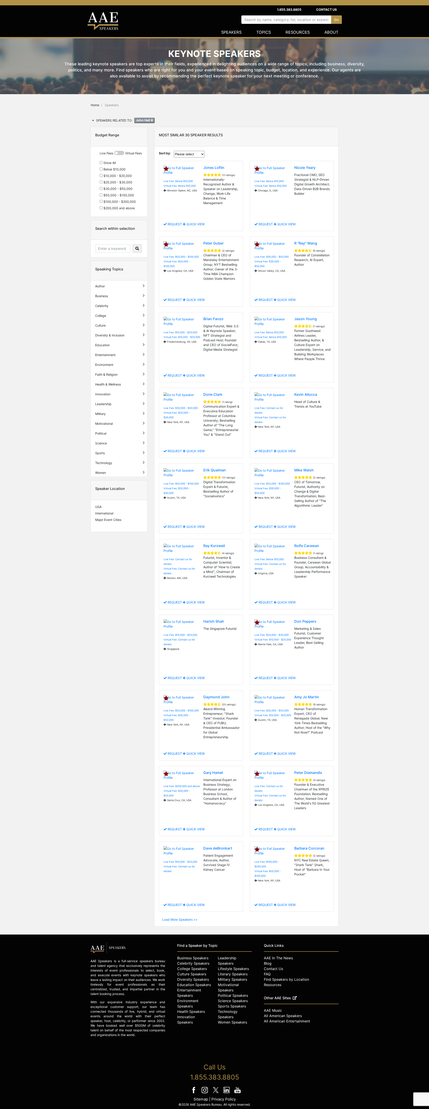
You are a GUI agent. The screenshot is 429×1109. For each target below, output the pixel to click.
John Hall (143, 120)
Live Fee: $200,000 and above (182, 786)
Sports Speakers (232, 1006)
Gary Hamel (213, 772)
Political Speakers (233, 995)
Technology (103, 463)
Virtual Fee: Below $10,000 (180, 185)
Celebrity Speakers (193, 963)
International (104, 513)
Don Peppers (305, 621)
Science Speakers (233, 1001)
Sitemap (200, 1099)
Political (100, 433)
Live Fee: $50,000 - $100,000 (181, 256)
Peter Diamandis (308, 772)
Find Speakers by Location (286, 979)
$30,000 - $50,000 (117, 189)
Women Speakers (232, 1022)
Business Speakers (192, 958)
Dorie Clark (212, 394)
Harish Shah (213, 621)
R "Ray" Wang (305, 243)
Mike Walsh (304, 470)
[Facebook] (194, 1093)
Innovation (102, 394)
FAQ (267, 974)
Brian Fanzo (213, 319)
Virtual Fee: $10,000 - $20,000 (182, 337)
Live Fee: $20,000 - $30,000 (271, 634)
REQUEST (175, 224)
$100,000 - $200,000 (119, 201)
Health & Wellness (108, 384)
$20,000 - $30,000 (117, 182)
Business (101, 296)
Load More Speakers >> (180, 919)
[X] (216, 1093)
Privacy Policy (223, 1099)
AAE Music (273, 1010)
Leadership (103, 404)
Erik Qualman (214, 470)
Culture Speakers (191, 974)
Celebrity (101, 306)
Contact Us (326, 9)
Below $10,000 (114, 169)
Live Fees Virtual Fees (121, 153)
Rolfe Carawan (306, 545)
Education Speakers (194, 985)
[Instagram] (205, 1093)
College (100, 315)
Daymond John (216, 697)
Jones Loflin (213, 167)
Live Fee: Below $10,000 (178, 181)
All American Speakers (283, 1016)
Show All (109, 163)
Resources (298, 32)
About (331, 32)
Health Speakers (191, 1011)
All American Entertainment (287, 1021)
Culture (100, 325)
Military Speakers (232, 979)
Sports (100, 453)
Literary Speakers (233, 974)
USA (98, 507)
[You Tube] (238, 1093)
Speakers (231, 32)
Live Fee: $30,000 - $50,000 (271, 256)
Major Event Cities (108, 520)
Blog (267, 963)
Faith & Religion (106, 374)
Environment (104, 365)
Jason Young (305, 319)
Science (101, 443)
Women (100, 473)
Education (102, 345)
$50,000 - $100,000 (118, 195)
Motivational (104, 423)
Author (100, 286)
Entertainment (105, 355)
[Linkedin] (227, 1093)
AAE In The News (278, 958)
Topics (263, 32)
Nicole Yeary (304, 167)
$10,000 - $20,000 (117, 176)
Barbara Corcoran (309, 848)
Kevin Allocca (305, 394)
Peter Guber (213, 243)
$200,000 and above (119, 208)
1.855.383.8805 (289, 9)
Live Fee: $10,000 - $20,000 (180, 332)
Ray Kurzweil (214, 545)
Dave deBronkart (217, 848)
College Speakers (192, 968)
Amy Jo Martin (306, 697)
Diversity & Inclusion (109, 335)
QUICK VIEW (195, 224)
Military (100, 414)
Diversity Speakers (193, 979)
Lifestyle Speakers (233, 968)
